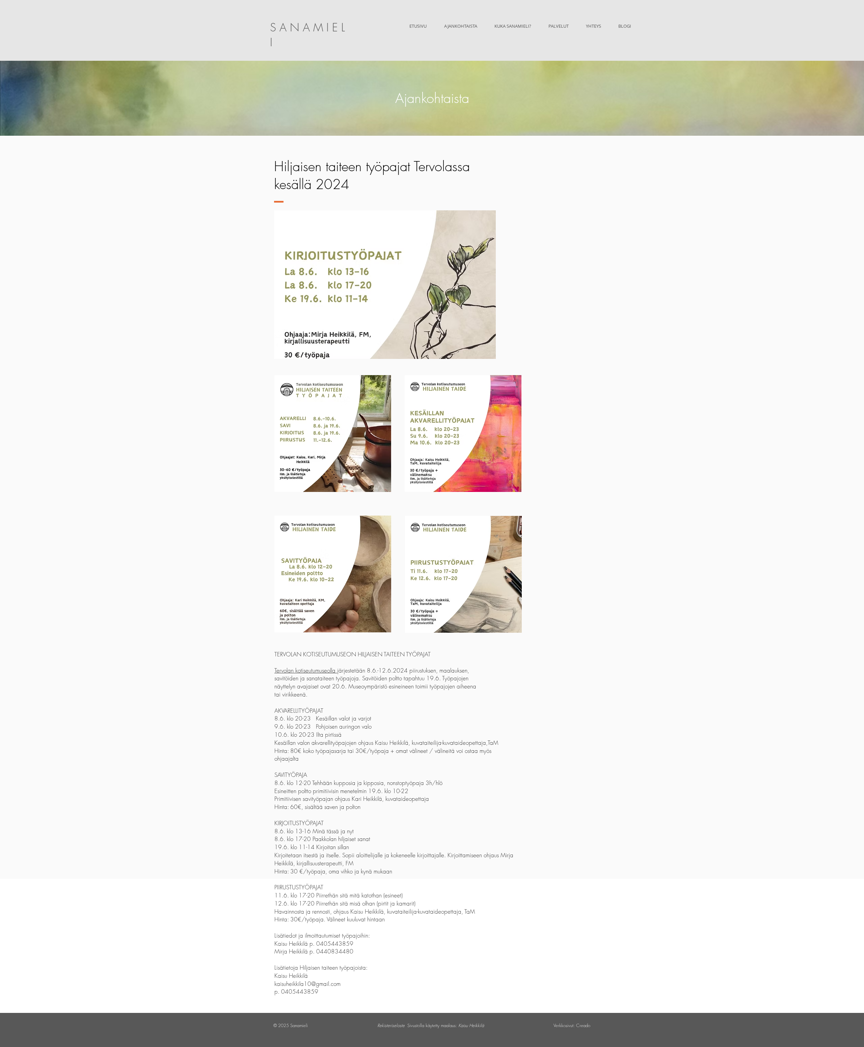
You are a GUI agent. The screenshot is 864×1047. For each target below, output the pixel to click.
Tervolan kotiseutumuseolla (305, 670)
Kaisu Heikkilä (471, 1025)
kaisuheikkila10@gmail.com (307, 984)
